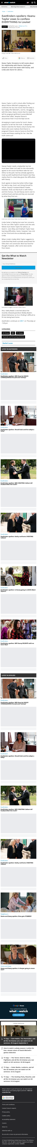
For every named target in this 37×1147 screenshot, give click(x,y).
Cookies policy (6, 1115)
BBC (13, 333)
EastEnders (10, 11)
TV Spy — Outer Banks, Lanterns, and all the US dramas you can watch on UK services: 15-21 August (19, 1069)
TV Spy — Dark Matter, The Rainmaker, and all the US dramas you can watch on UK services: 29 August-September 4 (19, 1041)
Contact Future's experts (9, 1108)
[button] (2, 2)
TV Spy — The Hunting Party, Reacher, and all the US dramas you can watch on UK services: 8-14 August (19, 1079)
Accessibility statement (8, 1119)
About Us (4, 1127)
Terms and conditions (8, 1104)
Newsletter (32, 58)
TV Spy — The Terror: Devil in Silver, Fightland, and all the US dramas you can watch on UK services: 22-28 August (19, 1060)
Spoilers (4, 26)
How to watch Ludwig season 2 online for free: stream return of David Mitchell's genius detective (19, 1050)
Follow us (23, 58)
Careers (4, 1123)
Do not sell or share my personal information (15, 1134)
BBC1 (22, 321)
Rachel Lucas (14, 26)
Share (6, 58)
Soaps (3, 11)
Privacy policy (6, 1112)
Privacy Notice (24, 274)
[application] (18, 150)
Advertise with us (7, 1130)
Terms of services (22, 272)
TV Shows (20, 333)
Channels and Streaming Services (13, 337)
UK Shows (6, 333)
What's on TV (22, 26)
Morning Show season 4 (18, 7)
